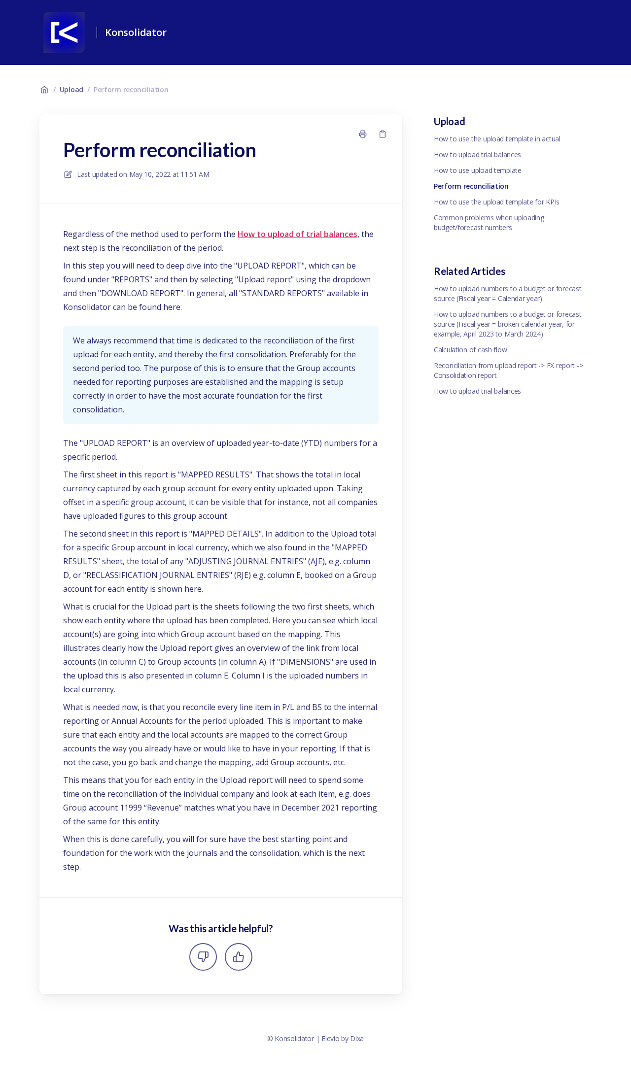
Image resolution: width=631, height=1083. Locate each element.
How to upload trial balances (477, 154)
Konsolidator (136, 32)
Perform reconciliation (131, 89)
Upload (71, 89)
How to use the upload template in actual (497, 138)
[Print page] (363, 134)
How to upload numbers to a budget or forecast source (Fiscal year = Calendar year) (507, 293)
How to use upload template (478, 170)
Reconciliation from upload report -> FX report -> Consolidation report (508, 370)
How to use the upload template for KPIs (497, 201)
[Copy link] (382, 134)
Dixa (357, 1038)
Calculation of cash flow (470, 349)
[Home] (64, 32)
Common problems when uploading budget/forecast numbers (489, 222)
